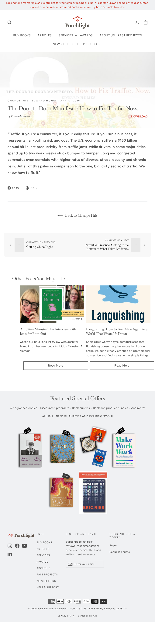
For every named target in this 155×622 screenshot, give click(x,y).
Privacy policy (66, 616)
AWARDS (87, 35)
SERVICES (66, 35)
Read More (55, 365)
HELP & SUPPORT (89, 44)
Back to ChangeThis (81, 215)
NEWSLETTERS (63, 44)
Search (113, 545)
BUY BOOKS (22, 35)
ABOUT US (107, 35)
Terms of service (87, 616)
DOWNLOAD (139, 116)
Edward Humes (44, 100)
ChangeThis (18, 100)
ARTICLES (45, 35)
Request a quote (119, 551)
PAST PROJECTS (130, 35)
